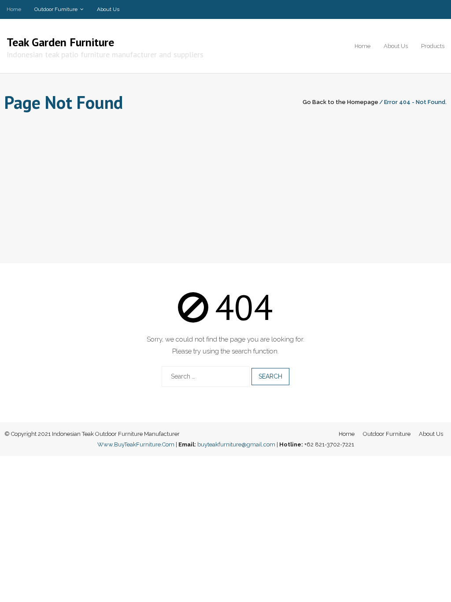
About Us (108, 9)
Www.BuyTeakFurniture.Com (135, 444)
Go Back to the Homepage (340, 102)
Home (14, 9)
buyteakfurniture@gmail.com (236, 444)
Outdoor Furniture (56, 9)
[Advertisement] (225, 181)
